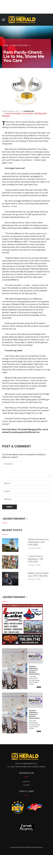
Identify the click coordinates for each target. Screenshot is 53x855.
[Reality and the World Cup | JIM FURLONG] (10, 579)
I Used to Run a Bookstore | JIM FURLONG (35, 559)
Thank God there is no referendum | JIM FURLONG (38, 542)
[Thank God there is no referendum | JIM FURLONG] (10, 545)
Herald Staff (29, 111)
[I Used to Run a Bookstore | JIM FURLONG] (10, 562)
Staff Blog (38, 114)
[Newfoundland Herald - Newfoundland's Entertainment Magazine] (23, 19)
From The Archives (13, 114)
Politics (30, 114)
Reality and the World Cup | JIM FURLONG (38, 574)
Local (24, 114)
